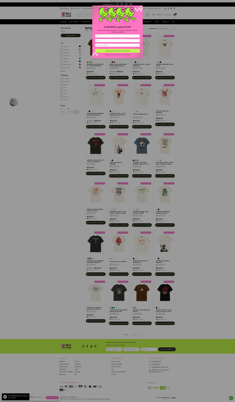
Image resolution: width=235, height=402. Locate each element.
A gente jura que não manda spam (117, 51)
